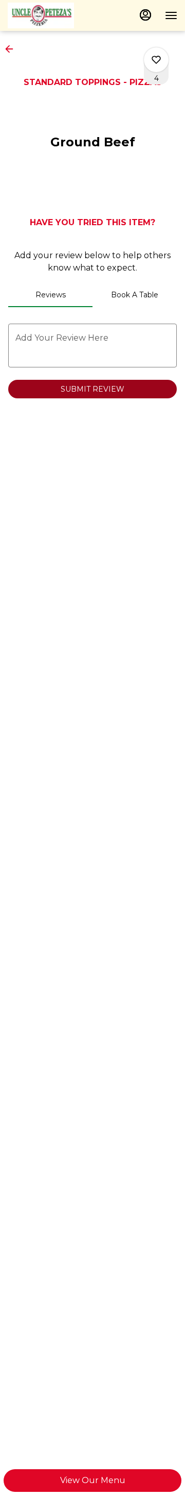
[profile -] (145, 15)
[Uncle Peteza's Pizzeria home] (54, 15)
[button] (12, 49)
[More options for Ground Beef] (156, 59)
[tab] (50, 294)
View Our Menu (92, 1480)
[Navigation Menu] (171, 15)
